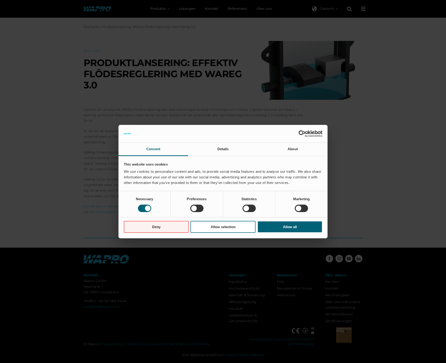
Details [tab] (223, 149)
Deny (156, 227)
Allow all (290, 227)
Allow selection (223, 227)
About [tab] (293, 149)
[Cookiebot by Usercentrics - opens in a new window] (302, 133)
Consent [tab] (153, 149)
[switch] (196, 208)
